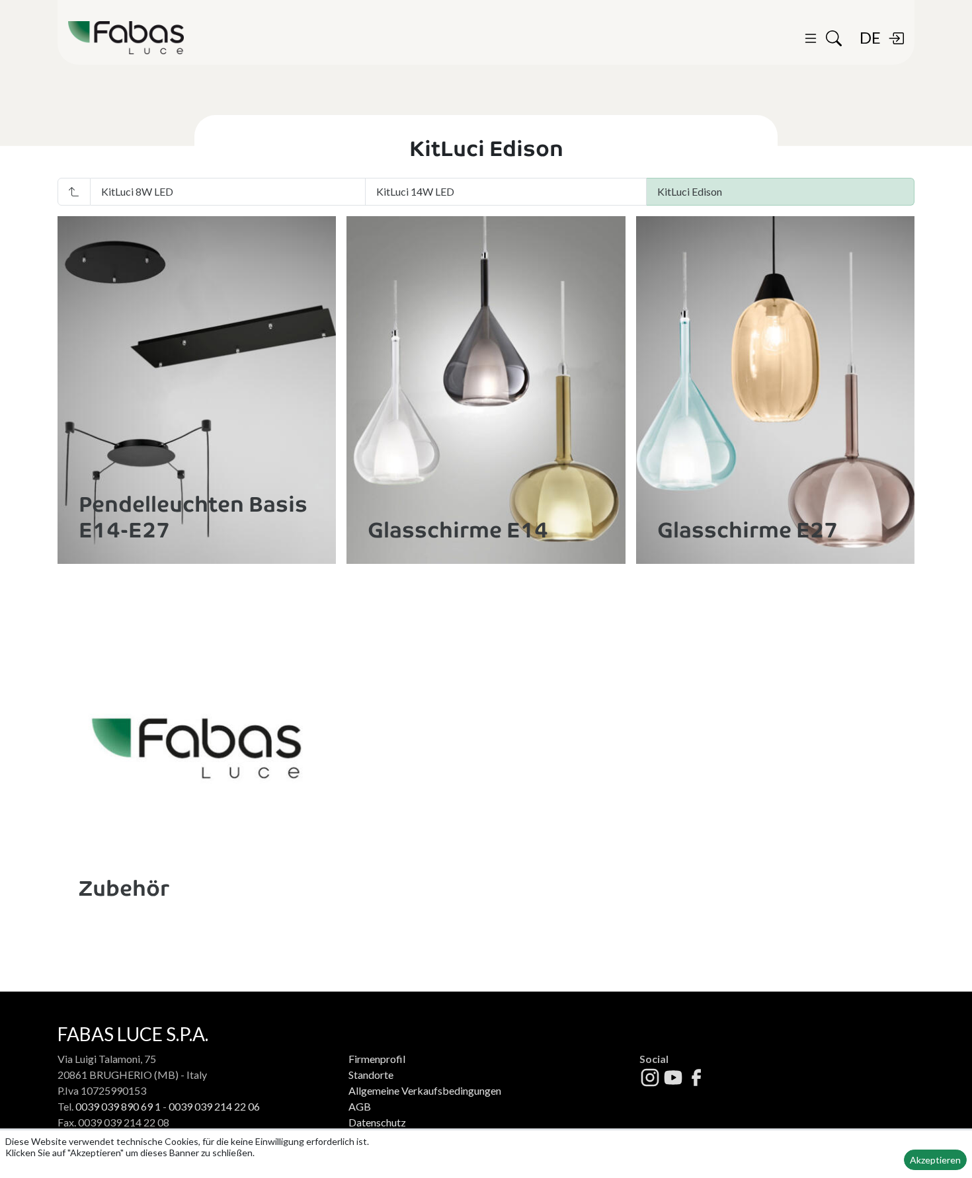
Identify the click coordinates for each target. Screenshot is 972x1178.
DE (870, 37)
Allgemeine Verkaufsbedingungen (424, 1090)
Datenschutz (377, 1122)
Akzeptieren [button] (935, 1159)
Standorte (370, 1074)
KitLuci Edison (689, 191)
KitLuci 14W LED (415, 191)
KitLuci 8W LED (137, 191)
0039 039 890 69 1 (118, 1106)
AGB (359, 1106)
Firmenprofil (376, 1058)
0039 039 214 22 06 (214, 1106)
